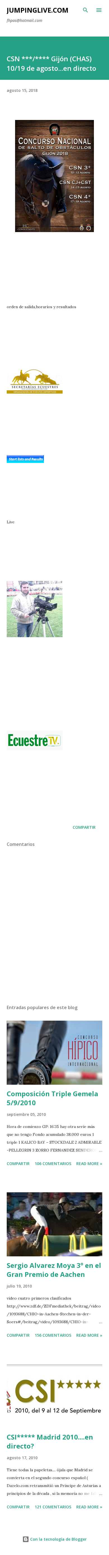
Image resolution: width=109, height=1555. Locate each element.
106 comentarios (53, 1163)
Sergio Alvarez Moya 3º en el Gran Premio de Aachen (54, 1270)
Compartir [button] (84, 827)
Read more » (89, 1163)
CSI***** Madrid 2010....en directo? (50, 1441)
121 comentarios (53, 1506)
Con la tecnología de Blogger (58, 1539)
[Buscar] (85, 10)
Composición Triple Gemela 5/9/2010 (52, 1098)
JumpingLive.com (37, 10)
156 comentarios (53, 1335)
